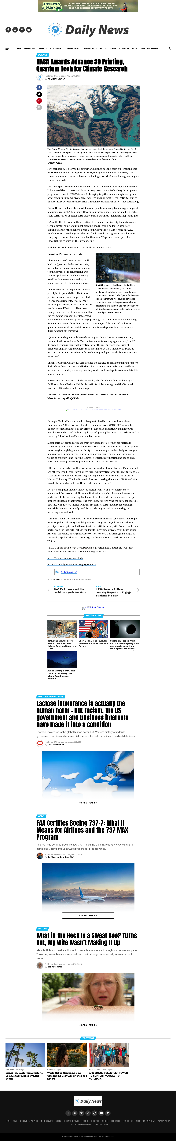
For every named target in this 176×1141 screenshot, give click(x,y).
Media (134, 48)
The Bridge (115, 1121)
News (15, 1121)
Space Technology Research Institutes (78, 186)
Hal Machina (53, 857)
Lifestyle (42, 48)
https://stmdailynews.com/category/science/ (71, 564)
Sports (102, 48)
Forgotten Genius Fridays (82, 1124)
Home (19, 48)
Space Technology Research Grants (75, 547)
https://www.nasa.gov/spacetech (65, 558)
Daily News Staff (54, 79)
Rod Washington (54, 967)
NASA (88, 580)
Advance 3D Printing (74, 580)
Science (113, 48)
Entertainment (56, 48)
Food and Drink (72, 48)
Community (124, 48)
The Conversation (55, 745)
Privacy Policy (164, 1121)
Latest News (29, 48)
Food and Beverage (71, 1121)
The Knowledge (89, 48)
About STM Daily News (150, 48)
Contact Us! (128, 1121)
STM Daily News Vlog (29, 1121)
